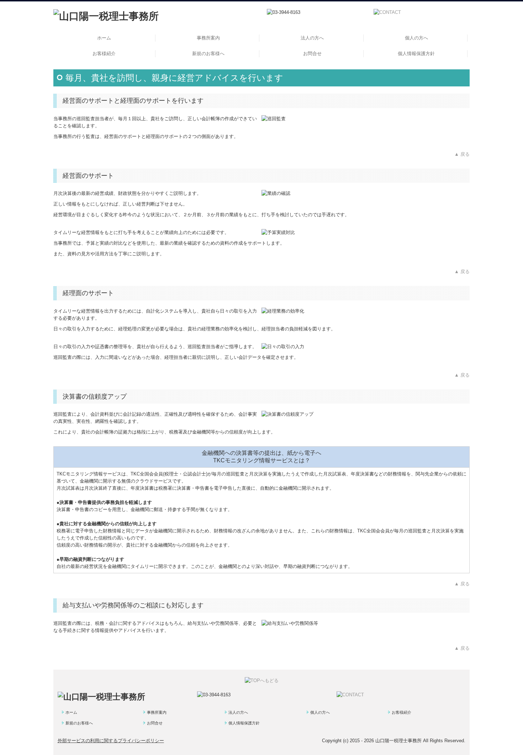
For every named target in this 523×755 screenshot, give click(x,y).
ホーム (104, 38)
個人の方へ (416, 38)
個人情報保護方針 (416, 53)
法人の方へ (312, 38)
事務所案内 (208, 38)
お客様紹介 (104, 53)
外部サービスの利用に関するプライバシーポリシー (111, 740)
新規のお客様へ (208, 53)
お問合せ (312, 53)
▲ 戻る (462, 154)
